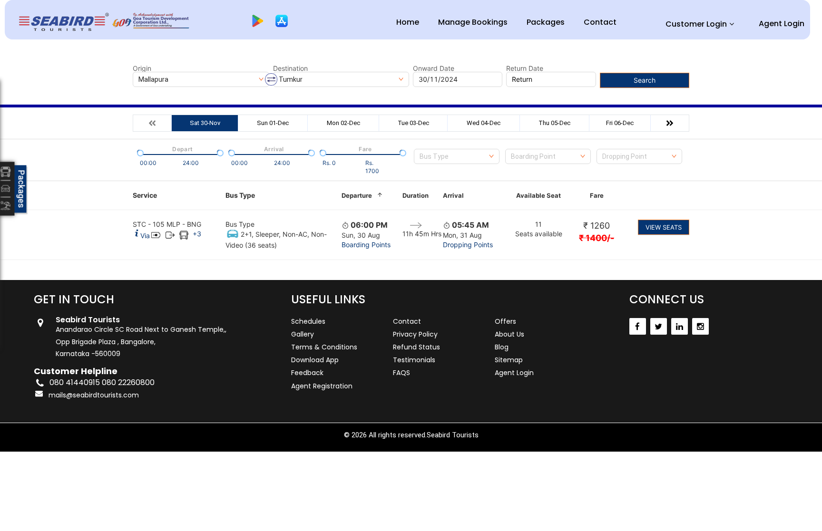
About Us (509, 334)
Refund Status (416, 347)
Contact (600, 22)
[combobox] (457, 156)
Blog (502, 347)
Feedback (307, 372)
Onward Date (433, 68)
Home (407, 22)
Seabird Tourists (453, 435)
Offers (505, 321)
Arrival (453, 195)
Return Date (524, 68)
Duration (415, 195)
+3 (197, 234)
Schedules (308, 321)
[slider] (139, 152)
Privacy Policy (415, 334)
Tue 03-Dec (413, 122)
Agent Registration (321, 386)
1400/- (596, 238)
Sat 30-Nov (205, 122)
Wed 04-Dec (483, 122)
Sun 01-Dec (273, 122)
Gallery (302, 334)
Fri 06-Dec (620, 122)
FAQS (401, 372)
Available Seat (538, 195)
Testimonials (414, 360)
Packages (546, 22)
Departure (357, 195)
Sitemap (509, 360)
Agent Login (781, 23)
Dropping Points (468, 245)
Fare (597, 195)
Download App (315, 360)
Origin (142, 68)
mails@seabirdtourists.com (94, 395)
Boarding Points (366, 245)
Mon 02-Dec (343, 122)
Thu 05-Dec (554, 122)
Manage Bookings (473, 22)
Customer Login (696, 24)
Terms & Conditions (324, 347)
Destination (290, 68)
